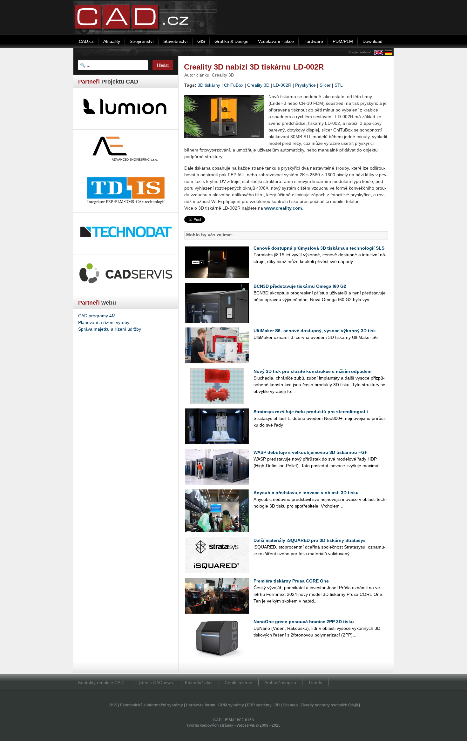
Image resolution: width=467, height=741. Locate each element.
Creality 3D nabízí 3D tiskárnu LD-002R (254, 67)
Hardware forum (200, 705)
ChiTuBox (233, 85)
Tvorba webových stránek (210, 725)
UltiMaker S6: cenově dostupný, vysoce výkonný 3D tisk (315, 330)
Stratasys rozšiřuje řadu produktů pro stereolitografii (311, 411)
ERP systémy (259, 705)
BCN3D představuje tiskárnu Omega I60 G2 (300, 286)
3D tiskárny (209, 85)
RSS (113, 705)
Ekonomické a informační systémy (151, 705)
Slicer (325, 85)
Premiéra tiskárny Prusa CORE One (291, 580)
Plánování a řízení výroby (103, 322)
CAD (217, 720)
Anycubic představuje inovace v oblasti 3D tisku (306, 492)
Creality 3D (258, 85)
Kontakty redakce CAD (101, 682)
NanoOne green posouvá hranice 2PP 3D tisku (304, 621)
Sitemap (290, 705)
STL (339, 85)
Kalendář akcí (199, 682)
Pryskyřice (305, 85)
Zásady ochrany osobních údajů (329, 705)
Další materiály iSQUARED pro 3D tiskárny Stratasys (310, 540)
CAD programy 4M (97, 315)
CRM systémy (231, 705)
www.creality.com (283, 208)
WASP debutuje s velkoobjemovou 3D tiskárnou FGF (311, 452)
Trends (315, 682)
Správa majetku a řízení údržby (109, 329)
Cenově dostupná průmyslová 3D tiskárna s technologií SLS (319, 248)
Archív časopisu (280, 682)
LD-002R (282, 85)
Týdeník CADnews (154, 682)
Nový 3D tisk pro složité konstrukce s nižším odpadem (312, 371)
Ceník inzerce (238, 682)
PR (277, 705)
